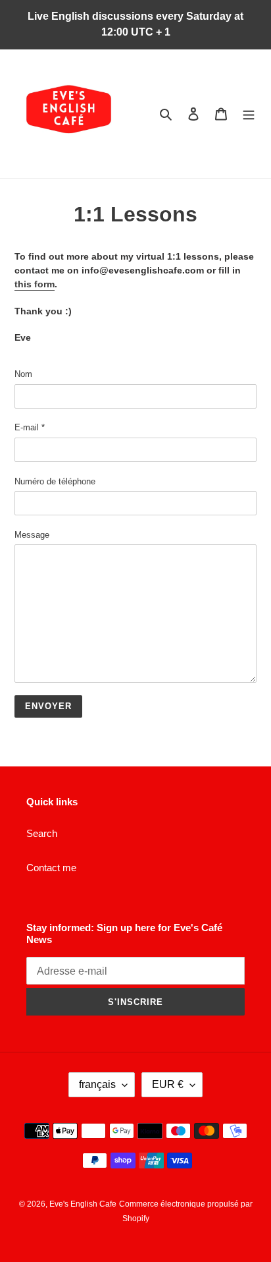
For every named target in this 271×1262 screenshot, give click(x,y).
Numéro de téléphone (54, 481)
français (97, 1084)
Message (31, 535)
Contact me (51, 867)
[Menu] (248, 114)
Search (41, 833)
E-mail (29, 427)
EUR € (168, 1084)
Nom (23, 374)
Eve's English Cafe (82, 1204)
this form (34, 284)
